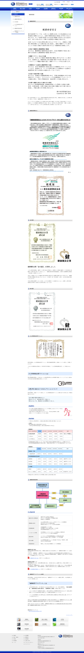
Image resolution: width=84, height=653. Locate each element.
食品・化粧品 (15, 637)
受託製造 (15, 640)
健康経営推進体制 (18, 28)
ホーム (13, 11)
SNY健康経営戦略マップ (35, 569)
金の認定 (16, 21)
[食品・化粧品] (42, 621)
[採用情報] (25, 630)
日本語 (64, 1)
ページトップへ (69, 615)
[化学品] (60, 621)
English (68, 1)
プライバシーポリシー (29, 642)
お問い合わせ (27, 640)
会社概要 (26, 635)
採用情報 (26, 638)
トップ (14, 642)
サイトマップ (27, 644)
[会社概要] (42, 625)
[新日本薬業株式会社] (22, 4)
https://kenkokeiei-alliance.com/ (35, 611)
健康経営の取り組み (34, 558)
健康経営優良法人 (18, 19)
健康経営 (26, 637)
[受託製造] (25, 625)
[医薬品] (25, 621)
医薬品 (14, 635)
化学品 (14, 638)
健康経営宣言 (17, 16)
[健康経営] (60, 625)
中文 (72, 1)
